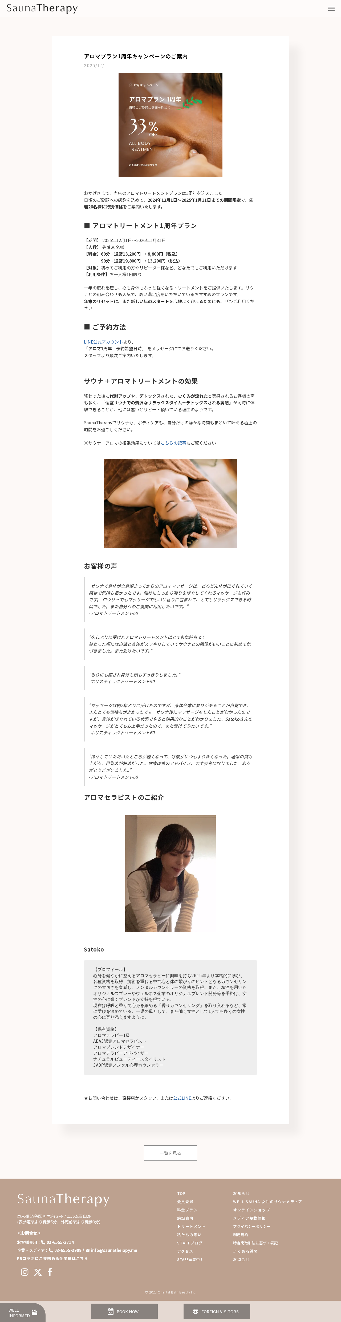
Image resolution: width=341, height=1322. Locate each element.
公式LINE (182, 1098)
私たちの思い (189, 1234)
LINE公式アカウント (103, 341)
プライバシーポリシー (251, 1226)
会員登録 (185, 1201)
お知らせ (241, 1193)
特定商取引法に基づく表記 (255, 1243)
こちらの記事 (173, 443)
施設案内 (185, 1218)
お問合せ (241, 1259)
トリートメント (191, 1226)
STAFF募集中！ (190, 1259)
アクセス (185, 1251)
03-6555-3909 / (69, 1250)
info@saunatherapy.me (114, 1250)
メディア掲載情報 (249, 1218)
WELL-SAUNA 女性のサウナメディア (267, 1201)
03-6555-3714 (60, 1242)
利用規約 (240, 1234)
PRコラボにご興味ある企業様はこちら (52, 1258)
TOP (181, 1193)
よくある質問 (245, 1251)
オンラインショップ (251, 1209)
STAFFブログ (190, 1243)
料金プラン (187, 1209)
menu (331, 9)
